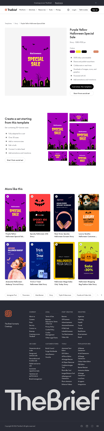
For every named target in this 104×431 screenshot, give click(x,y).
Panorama (26, 295)
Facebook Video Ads (84, 295)
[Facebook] (81, 426)
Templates (8, 23)
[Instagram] (92, 426)
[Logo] (8, 313)
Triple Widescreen (65, 295)
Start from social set (82, 93)
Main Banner (39, 295)
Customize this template (82, 87)
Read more (59, 3)
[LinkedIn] (87, 426)
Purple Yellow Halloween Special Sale (33, 23)
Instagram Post (12, 295)
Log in (74, 10)
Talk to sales (83, 10)
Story (16, 23)
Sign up (94, 10)
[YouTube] (97, 426)
